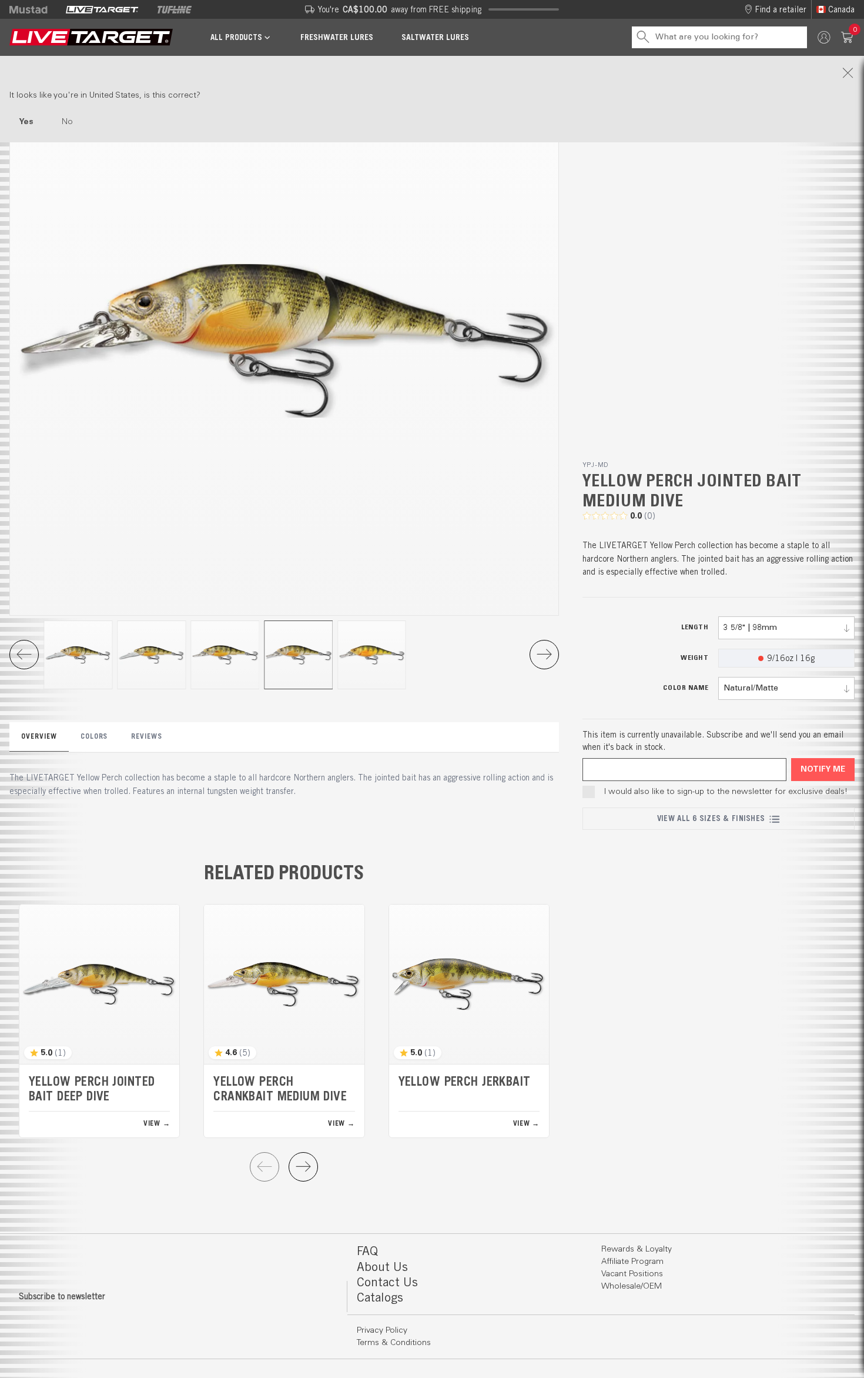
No (67, 122)
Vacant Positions (632, 1274)
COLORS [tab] (94, 736)
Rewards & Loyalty (636, 1249)
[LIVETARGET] (102, 9)
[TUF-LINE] (174, 9)
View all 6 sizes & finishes (711, 818)
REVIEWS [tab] (146, 736)
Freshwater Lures (336, 37)
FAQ (367, 1251)
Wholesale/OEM (631, 1286)
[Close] (432, 72)
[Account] (824, 37)
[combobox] (786, 628)
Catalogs (380, 1297)
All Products (236, 37)
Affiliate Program (632, 1261)
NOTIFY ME (823, 769)
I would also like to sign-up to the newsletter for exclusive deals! (726, 792)
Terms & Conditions (394, 1343)
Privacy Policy (382, 1330)
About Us (382, 1266)
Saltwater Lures (435, 37)
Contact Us (387, 1282)
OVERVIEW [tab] (39, 736)
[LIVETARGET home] (91, 37)
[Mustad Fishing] (32, 9)
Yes (26, 122)
